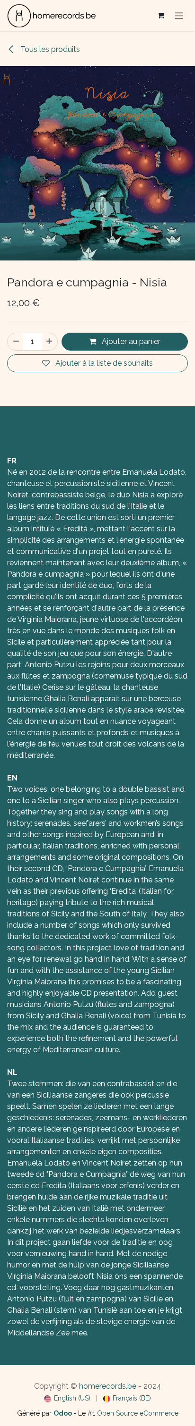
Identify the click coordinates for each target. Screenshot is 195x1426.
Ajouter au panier (130, 341)
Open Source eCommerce (137, 1413)
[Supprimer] (16, 341)
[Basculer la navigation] (179, 15)
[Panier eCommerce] (161, 16)
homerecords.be (107, 1386)
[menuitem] (67, 1398)
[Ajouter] (50, 341)
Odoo (63, 1413)
